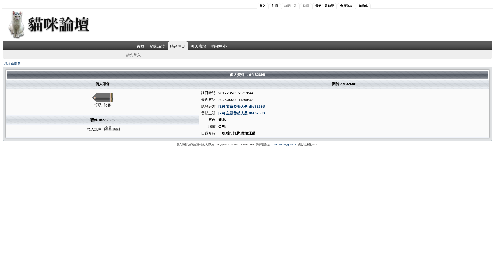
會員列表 (346, 6)
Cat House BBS (246, 144)
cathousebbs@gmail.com (285, 144)
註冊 (275, 6)
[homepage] (56, 38)
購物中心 (219, 46)
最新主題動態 (324, 6)
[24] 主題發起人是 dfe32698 (241, 113)
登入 (263, 6)
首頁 (140, 46)
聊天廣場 (198, 46)
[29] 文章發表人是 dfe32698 (241, 106)
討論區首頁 (12, 63)
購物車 (363, 6)
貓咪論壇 (157, 46)
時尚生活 (178, 46)
